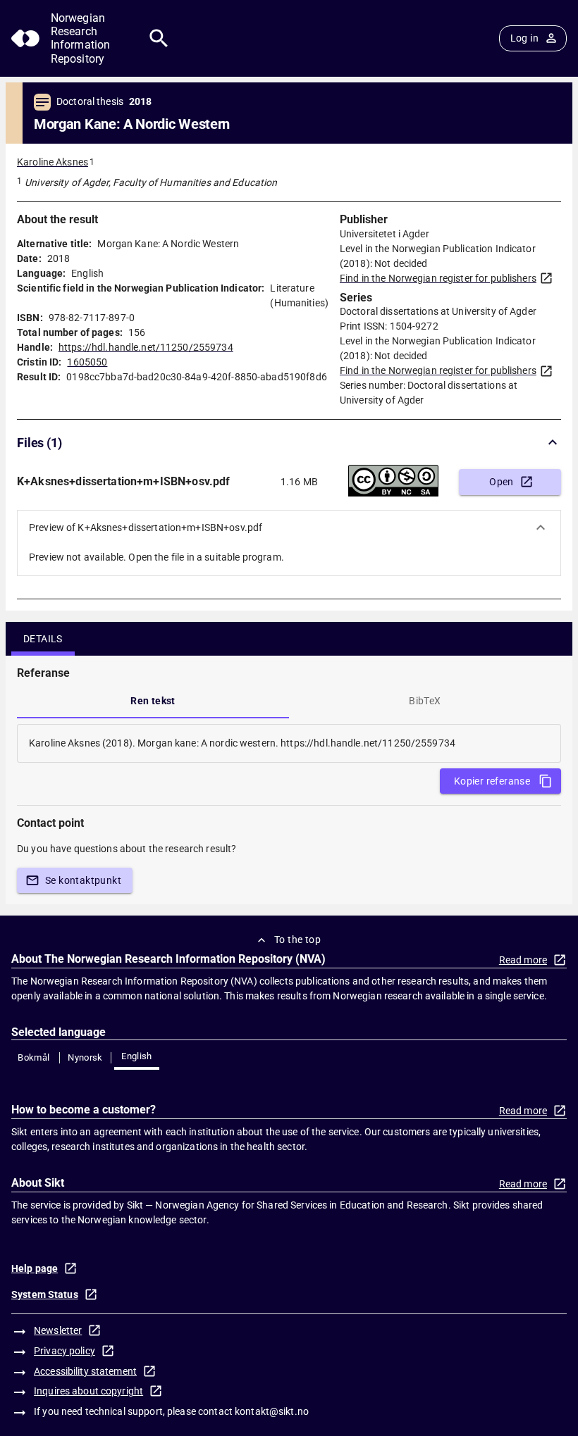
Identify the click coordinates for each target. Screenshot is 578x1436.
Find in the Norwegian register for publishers (438, 278)
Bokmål (33, 1057)
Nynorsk (85, 1057)
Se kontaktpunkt (83, 880)
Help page (34, 1268)
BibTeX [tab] (425, 700)
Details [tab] (43, 638)
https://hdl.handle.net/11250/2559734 (146, 347)
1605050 (87, 362)
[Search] (159, 38)
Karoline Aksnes (52, 162)
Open (501, 481)
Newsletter (58, 1330)
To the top (297, 939)
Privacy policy (64, 1350)
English (136, 1056)
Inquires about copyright (88, 1391)
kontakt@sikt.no (272, 1411)
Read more (523, 960)
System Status (44, 1294)
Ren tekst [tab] (153, 700)
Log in (524, 38)
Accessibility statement (85, 1371)
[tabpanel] (289, 743)
